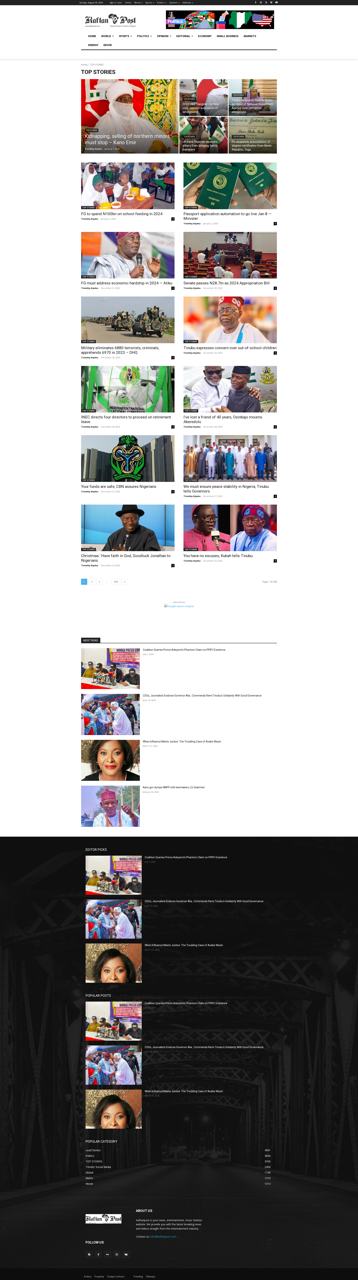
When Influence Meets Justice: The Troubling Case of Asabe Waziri (182, 741)
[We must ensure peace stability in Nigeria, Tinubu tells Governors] (230, 458)
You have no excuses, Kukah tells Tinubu (218, 556)
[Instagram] (261, 3)
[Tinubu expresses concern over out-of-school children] (230, 320)
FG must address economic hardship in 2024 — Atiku (126, 283)
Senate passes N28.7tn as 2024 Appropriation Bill (226, 283)
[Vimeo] (271, 3)
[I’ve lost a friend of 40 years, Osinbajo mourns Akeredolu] (230, 389)
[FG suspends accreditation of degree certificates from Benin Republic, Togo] (253, 135)
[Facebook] (256, 3)
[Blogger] (89, 1254)
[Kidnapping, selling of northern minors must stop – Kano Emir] (130, 116)
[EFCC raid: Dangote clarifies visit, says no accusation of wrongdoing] (203, 97)
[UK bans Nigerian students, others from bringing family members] (203, 135)
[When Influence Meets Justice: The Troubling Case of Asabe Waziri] (110, 760)
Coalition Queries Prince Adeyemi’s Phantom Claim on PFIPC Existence (184, 649)
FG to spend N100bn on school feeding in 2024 (121, 214)
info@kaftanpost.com (163, 1236)
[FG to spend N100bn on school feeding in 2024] (128, 185)
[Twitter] (266, 3)
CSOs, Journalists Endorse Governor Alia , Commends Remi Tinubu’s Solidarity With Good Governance (202, 695)
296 (116, 581)
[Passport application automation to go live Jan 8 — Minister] (230, 185)
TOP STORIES (91, 130)
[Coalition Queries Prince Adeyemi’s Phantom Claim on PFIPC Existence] (110, 668)
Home (84, 64)
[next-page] (125, 582)
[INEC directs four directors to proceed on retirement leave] (128, 389)
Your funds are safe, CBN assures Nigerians (118, 486)
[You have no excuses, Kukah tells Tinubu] (230, 528)
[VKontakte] (126, 1254)
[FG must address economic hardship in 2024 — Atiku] (128, 255)
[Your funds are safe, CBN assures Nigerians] (128, 458)
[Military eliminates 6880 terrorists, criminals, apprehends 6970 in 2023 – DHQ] (128, 320)
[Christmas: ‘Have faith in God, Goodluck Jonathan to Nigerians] (128, 528)
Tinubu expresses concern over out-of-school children (230, 348)
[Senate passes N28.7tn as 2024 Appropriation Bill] (230, 255)
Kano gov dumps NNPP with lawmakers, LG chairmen (174, 787)
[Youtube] (276, 3)
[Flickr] (107, 1254)
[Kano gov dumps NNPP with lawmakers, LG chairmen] (110, 806)
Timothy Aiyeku (89, 218)
